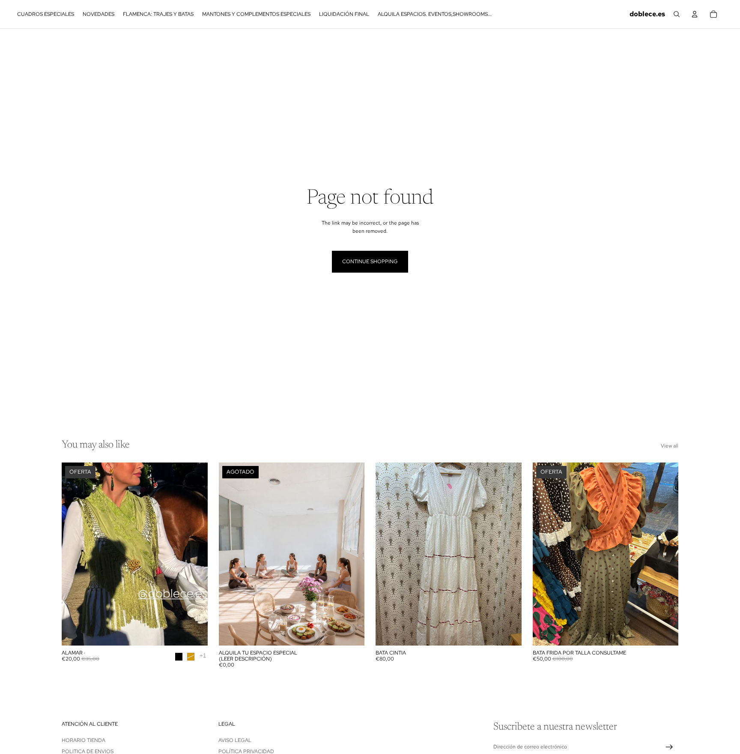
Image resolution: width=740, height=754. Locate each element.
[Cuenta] (694, 14)
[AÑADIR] (508, 632)
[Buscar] (676, 14)
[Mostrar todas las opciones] (203, 655)
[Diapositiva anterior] (74, 553)
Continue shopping (370, 261)
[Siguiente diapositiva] (195, 553)
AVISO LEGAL (234, 739)
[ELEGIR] (194, 632)
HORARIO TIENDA (83, 739)
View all (669, 445)
